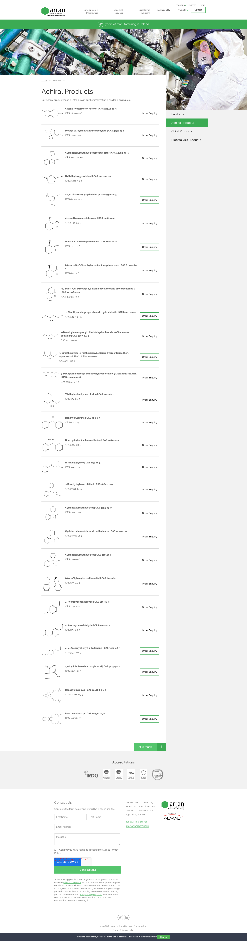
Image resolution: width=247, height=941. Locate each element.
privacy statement (72, 882)
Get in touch (144, 746)
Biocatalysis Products (186, 140)
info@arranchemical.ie (137, 826)
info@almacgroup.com (91, 894)
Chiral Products (181, 131)
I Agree (163, 937)
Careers (192, 5)
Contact (198, 10)
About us (180, 5)
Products (182, 10)
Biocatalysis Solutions (144, 11)
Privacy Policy (150, 937)
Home (44, 80)
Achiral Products (182, 122)
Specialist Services (118, 11)
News (202, 5)
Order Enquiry (149, 113)
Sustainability (164, 10)
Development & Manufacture (91, 11)
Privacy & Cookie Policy (124, 930)
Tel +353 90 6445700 (137, 822)
